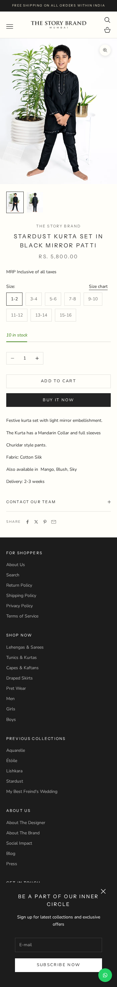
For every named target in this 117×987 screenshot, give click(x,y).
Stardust (14, 781)
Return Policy (19, 585)
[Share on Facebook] (27, 521)
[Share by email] (53, 521)
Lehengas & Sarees (25, 647)
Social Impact (19, 843)
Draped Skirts (19, 678)
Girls (10, 709)
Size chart (98, 286)
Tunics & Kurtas (21, 657)
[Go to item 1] (15, 202)
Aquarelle (15, 750)
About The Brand (23, 833)
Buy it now (58, 400)
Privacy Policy (19, 606)
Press (11, 864)
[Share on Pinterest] (44, 521)
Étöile (11, 761)
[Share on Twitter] (36, 521)
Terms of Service (22, 616)
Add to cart (58, 381)
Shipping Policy (21, 595)
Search (12, 575)
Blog (10, 853)
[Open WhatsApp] (105, 975)
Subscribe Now (58, 965)
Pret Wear (16, 688)
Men (10, 699)
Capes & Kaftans (22, 668)
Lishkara (14, 771)
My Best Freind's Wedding (31, 791)
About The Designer (25, 823)
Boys (11, 719)
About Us (15, 565)
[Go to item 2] (35, 202)
